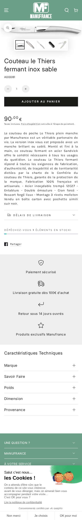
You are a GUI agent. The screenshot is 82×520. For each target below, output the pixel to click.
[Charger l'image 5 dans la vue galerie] (62, 44)
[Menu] (6, 10)
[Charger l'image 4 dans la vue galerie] (51, 44)
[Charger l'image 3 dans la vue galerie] (41, 44)
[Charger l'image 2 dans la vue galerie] (30, 44)
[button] (66, 10)
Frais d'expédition (31, 124)
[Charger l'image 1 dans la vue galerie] (20, 44)
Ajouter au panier (41, 101)
